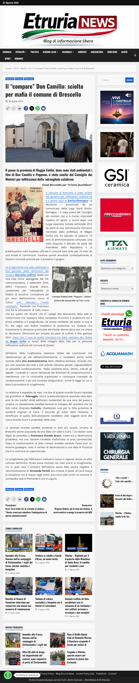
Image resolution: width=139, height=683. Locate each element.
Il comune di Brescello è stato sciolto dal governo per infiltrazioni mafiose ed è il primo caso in (69, 196)
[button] (135, 55)
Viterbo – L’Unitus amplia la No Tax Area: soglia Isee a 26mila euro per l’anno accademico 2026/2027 (123, 514)
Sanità (124, 52)
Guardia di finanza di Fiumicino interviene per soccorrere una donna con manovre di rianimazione (18, 604)
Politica (35, 52)
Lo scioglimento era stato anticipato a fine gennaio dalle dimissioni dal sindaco (27, 271)
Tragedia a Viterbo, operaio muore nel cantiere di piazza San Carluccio (57, 657)
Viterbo (41, 548)
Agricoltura (97, 52)
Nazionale (67, 52)
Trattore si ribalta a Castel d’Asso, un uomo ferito (48, 557)
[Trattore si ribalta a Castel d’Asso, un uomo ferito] (48, 543)
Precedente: (26, 510)
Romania (19, 58)
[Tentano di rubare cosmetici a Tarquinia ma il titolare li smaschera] (48, 586)
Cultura (104, 469)
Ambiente (82, 52)
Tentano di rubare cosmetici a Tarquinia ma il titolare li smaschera (48, 602)
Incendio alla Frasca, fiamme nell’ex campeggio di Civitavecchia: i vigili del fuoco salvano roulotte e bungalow (18, 562)
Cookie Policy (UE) (85, 673)
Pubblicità (101, 673)
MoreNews (90, 679)
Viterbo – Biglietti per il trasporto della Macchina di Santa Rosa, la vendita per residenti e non (77, 561)
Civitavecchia (13, 548)
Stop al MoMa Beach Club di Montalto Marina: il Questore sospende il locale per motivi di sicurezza (57, 640)
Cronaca (7, 52)
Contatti (112, 673)
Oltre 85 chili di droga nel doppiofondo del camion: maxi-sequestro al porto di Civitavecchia (12, 657)
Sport (8, 58)
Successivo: (72, 509)
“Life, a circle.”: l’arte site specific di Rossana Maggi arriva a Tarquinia (124, 479)
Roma (70, 592)
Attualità (20, 52)
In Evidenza (82, 548)
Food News (112, 52)
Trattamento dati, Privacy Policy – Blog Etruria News (47, 673)
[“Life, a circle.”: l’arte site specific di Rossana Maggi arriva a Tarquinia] (107, 483)
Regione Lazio (49, 52)
